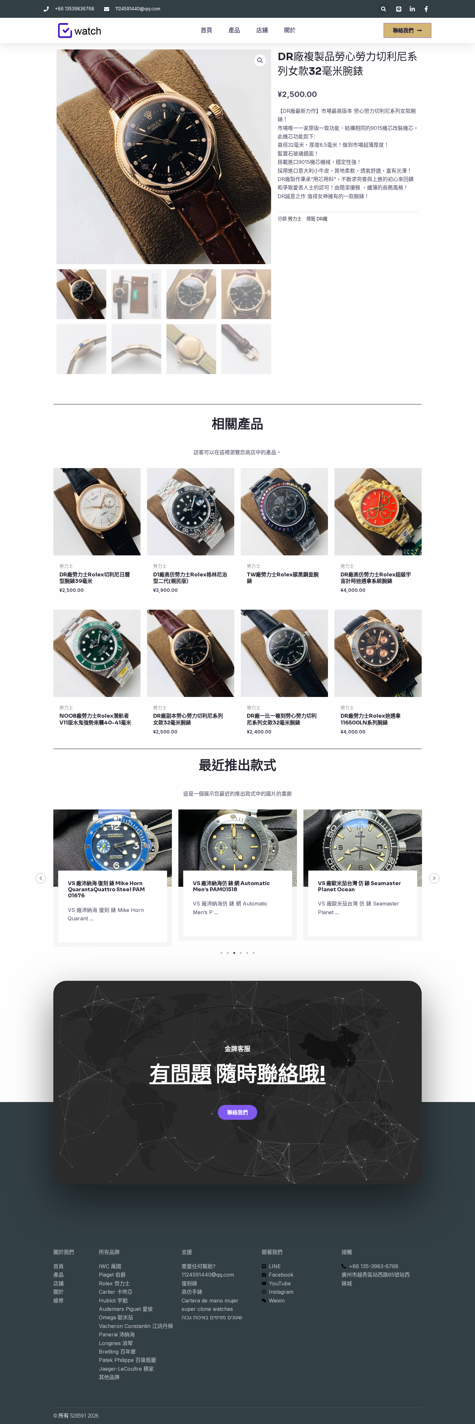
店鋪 (262, 30)
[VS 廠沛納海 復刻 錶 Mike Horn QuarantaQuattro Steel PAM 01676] (112, 848)
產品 (234, 30)
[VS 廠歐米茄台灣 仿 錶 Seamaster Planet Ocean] (362, 848)
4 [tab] (241, 953)
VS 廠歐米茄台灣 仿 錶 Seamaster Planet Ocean (359, 886)
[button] (384, 9)
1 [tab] (221, 953)
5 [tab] (247, 953)
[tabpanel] (112, 878)
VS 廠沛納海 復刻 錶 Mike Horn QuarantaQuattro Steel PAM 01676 (106, 889)
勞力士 (294, 218)
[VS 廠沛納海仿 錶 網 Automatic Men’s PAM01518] (237, 848)
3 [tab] (234, 953)
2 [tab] (228, 953)
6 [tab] (253, 953)
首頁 (206, 30)
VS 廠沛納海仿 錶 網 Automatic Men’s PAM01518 (231, 886)
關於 (290, 30)
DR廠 (322, 218)
